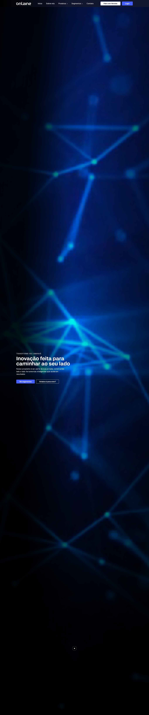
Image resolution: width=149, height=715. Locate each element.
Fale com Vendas (110, 3)
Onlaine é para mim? (47, 381)
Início (40, 3)
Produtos (63, 3)
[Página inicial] (23, 3)
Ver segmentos (25, 381)
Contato (90, 3)
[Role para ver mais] (74, 648)
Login (127, 3)
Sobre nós (50, 3)
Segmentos (77, 3)
